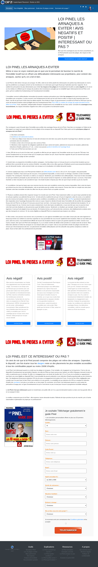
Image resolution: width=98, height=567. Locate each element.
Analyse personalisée (30, 558)
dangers (41, 363)
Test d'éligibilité (18, 8)
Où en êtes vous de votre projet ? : (56, 511)
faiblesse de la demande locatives (23, 137)
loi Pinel (71, 199)
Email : (47, 467)
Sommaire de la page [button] (61, 8)
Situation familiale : (51, 494)
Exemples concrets (67, 551)
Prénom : (48, 440)
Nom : (47, 431)
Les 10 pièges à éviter (30, 551)
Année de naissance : (52, 485)
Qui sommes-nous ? (86, 549)
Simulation (9, 8)
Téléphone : (49, 458)
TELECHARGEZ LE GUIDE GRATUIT (76, 59)
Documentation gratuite (31, 560)
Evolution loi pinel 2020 (67, 558)
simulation (17, 382)
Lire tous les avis (18, 323)
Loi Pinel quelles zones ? (49, 558)
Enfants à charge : (51, 502)
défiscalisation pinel (50, 171)
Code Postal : (49, 449)
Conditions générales (77, 519)
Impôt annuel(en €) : (51, 476)
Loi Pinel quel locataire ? (49, 560)
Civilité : (48, 422)
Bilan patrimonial (29, 8)
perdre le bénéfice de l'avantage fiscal (58, 147)
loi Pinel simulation (67, 549)
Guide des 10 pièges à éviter (44, 8)
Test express (30, 556)
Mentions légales (86, 551)
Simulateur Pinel (31, 549)
